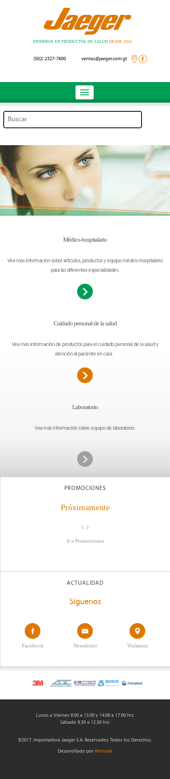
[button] (15, 180)
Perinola (103, 751)
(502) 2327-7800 (49, 58)
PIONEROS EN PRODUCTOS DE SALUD (82, 41)
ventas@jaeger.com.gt (104, 58)
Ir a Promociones (85, 541)
